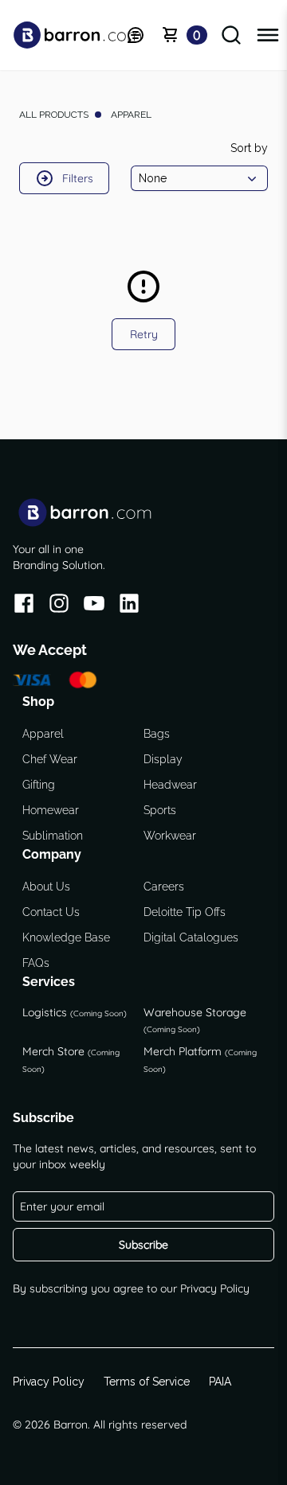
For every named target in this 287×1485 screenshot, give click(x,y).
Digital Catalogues (191, 937)
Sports (160, 810)
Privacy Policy (215, 1288)
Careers (164, 886)
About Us (46, 886)
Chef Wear (49, 759)
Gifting (38, 784)
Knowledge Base (66, 937)
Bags (157, 733)
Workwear (170, 835)
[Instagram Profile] (59, 606)
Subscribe (143, 1245)
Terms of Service (147, 1381)
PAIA (220, 1381)
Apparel (43, 733)
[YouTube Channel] (94, 606)
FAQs (35, 963)
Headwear (170, 784)
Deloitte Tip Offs (185, 912)
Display (163, 759)
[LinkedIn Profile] (129, 606)
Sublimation (52, 835)
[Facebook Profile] (24, 606)
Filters (77, 178)
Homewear (50, 810)
